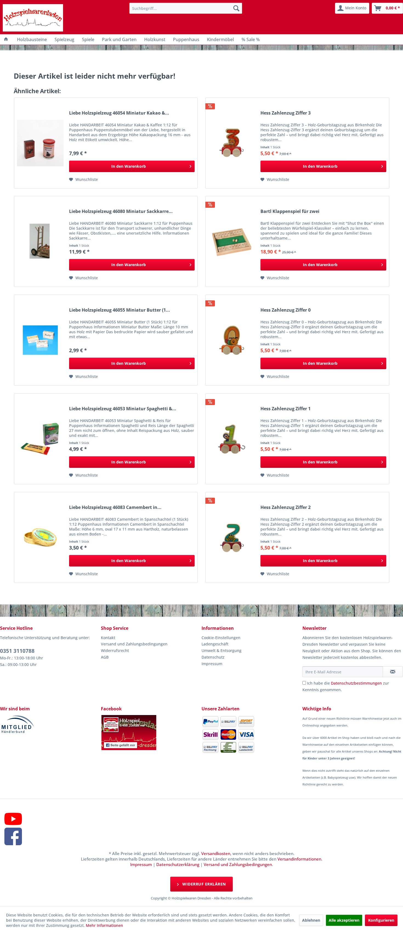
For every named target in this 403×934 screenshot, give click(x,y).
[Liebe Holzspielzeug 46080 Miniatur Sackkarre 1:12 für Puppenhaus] (40, 241)
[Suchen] (236, 8)
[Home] (6, 39)
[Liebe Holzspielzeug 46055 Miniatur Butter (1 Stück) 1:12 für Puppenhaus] (40, 340)
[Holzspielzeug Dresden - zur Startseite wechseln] (33, 18)
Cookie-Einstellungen (221, 637)
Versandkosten (215, 853)
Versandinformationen (299, 859)
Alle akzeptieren (344, 920)
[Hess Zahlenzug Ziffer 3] (231, 143)
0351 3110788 (17, 650)
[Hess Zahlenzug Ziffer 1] (231, 439)
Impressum (212, 663)
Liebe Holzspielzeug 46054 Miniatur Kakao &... (119, 113)
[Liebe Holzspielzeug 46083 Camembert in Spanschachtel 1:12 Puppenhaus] (40, 537)
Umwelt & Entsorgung (222, 650)
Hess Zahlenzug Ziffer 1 (285, 409)
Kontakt (108, 637)
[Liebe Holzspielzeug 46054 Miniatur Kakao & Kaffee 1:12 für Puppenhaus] (40, 143)
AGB (105, 657)
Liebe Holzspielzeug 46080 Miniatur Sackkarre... (121, 211)
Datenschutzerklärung (177, 864)
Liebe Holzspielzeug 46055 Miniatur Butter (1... (119, 310)
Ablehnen (311, 920)
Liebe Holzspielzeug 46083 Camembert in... (115, 507)
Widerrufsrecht (115, 650)
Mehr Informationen (104, 925)
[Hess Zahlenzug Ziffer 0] (231, 340)
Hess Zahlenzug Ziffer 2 (285, 507)
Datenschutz (213, 657)
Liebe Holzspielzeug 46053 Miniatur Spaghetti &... (122, 409)
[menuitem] (185, 8)
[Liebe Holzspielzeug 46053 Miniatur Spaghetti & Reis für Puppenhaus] (40, 439)
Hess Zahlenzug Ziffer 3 (285, 113)
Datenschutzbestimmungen (356, 683)
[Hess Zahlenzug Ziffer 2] (231, 537)
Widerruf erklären (203, 884)
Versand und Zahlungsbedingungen (134, 644)
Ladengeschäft (215, 644)
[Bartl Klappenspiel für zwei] (231, 241)
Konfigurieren (381, 920)
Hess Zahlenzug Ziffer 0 (285, 310)
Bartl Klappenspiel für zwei (289, 211)
